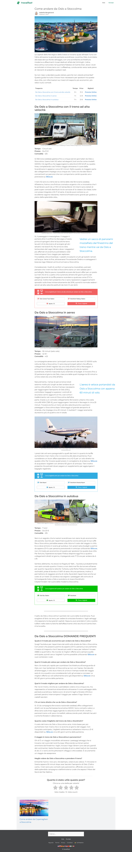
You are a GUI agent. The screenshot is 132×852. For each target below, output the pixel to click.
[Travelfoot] (25, 2)
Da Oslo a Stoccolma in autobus (46, 99)
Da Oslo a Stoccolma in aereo (46, 96)
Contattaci (70, 842)
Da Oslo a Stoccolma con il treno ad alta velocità (52, 92)
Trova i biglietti (82, 303)
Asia (103, 2)
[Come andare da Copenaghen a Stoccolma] (34, 815)
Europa (111, 2)
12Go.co (49, 177)
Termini (57, 842)
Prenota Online (91, 92)
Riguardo (51, 842)
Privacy (63, 842)
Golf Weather (80, 842)
